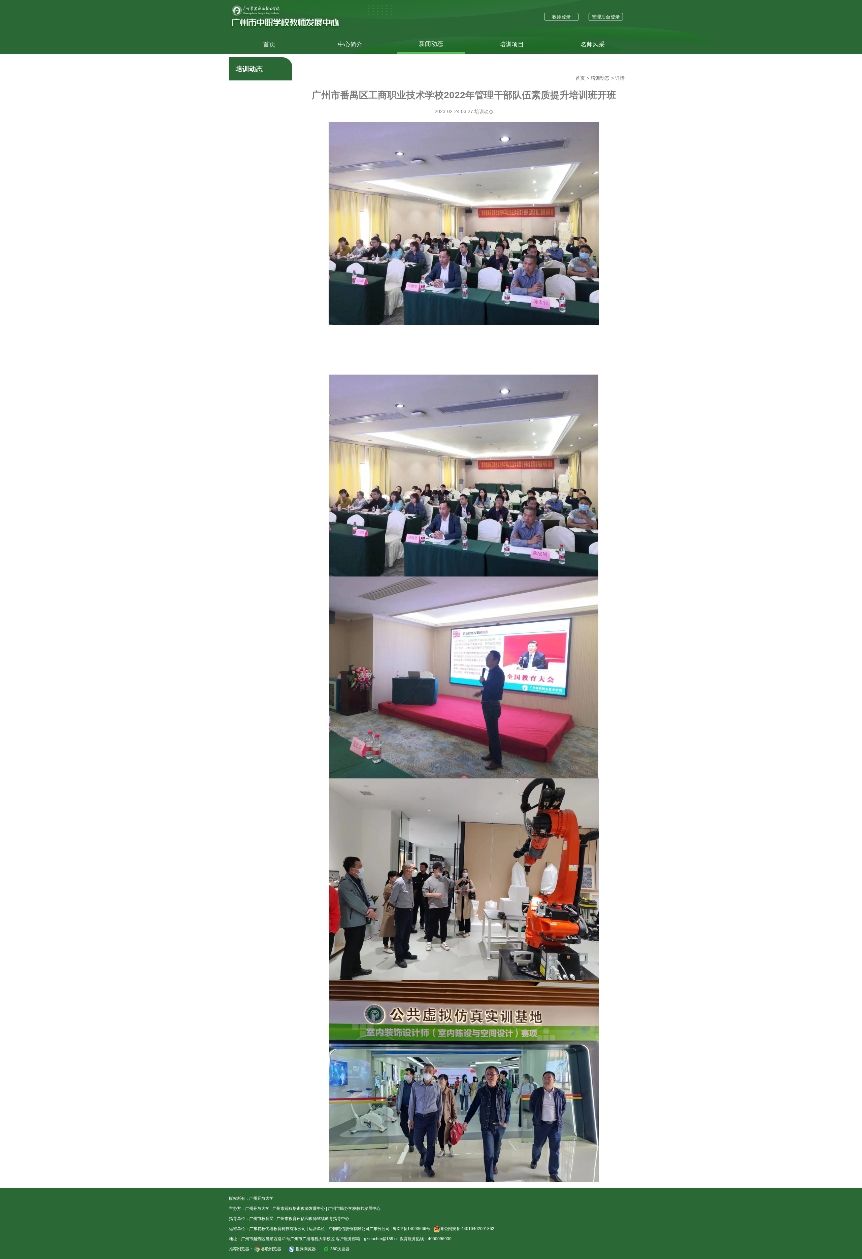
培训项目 (512, 44)
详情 (620, 78)
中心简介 (350, 44)
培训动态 (600, 78)
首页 (269, 44)
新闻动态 (431, 43)
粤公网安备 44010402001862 (467, 1228)
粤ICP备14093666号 (411, 1228)
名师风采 (593, 44)
